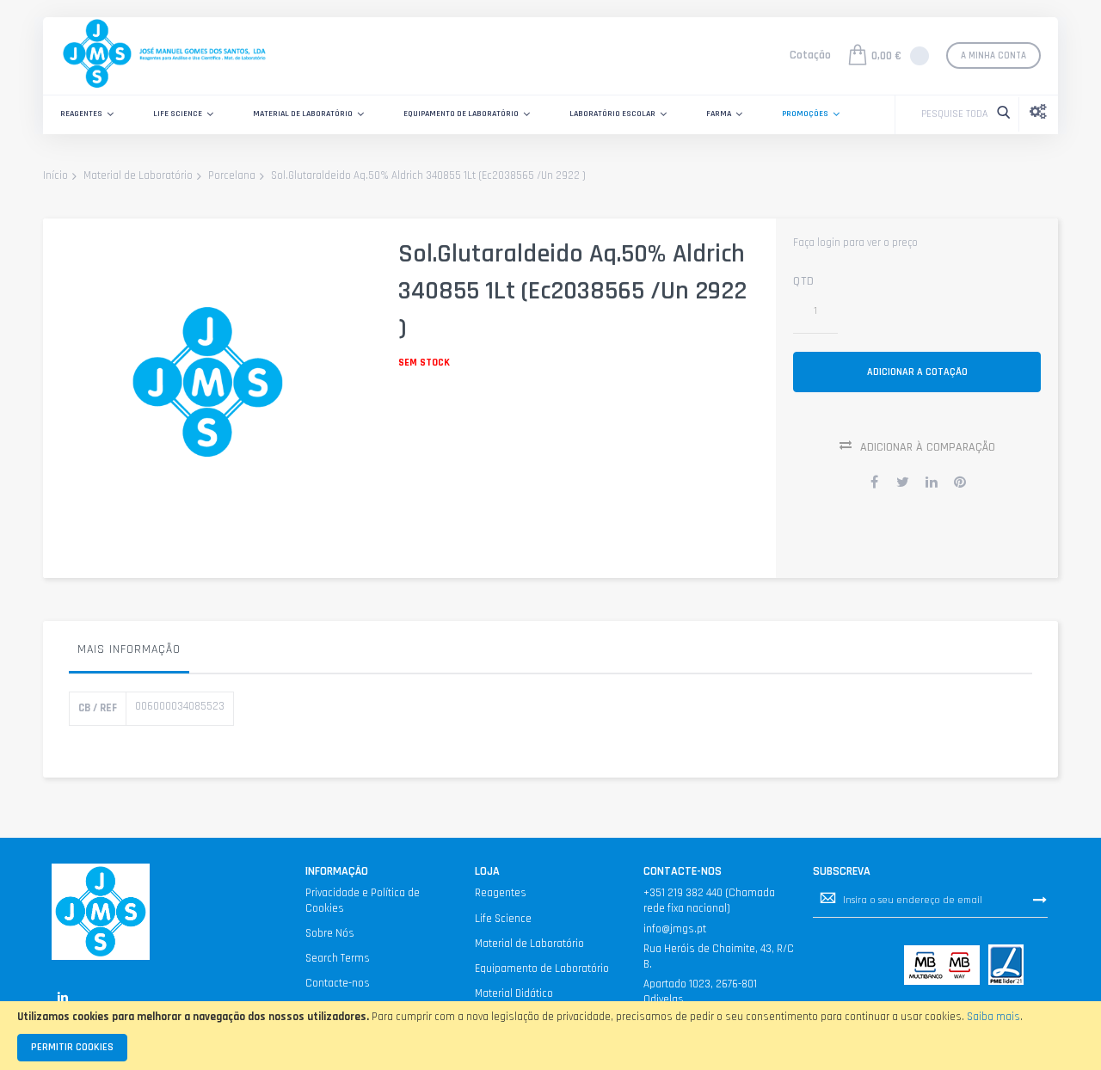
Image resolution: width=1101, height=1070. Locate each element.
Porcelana (231, 175)
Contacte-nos (337, 983)
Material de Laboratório (138, 175)
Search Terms (337, 958)
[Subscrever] (1040, 899)
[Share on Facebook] (874, 481)
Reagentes (500, 893)
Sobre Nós (329, 933)
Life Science (503, 918)
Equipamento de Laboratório (542, 968)
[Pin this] (960, 481)
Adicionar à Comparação (927, 447)
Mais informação (129, 649)
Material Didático (514, 993)
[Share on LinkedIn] (931, 481)
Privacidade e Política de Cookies (362, 900)
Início (55, 175)
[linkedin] (62, 997)
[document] (550, 1035)
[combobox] (950, 114)
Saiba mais (993, 1017)
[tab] (129, 653)
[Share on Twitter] (903, 481)
